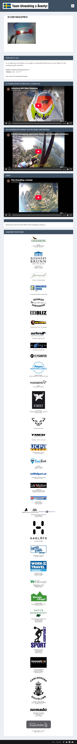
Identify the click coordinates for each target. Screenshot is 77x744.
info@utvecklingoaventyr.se (20, 70)
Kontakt (58, 742)
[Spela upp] (6, 123)
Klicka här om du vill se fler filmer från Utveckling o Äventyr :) (26, 225)
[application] (38, 105)
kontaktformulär (22, 76)
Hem (53, 742)
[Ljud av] (68, 123)
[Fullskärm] (71, 123)
